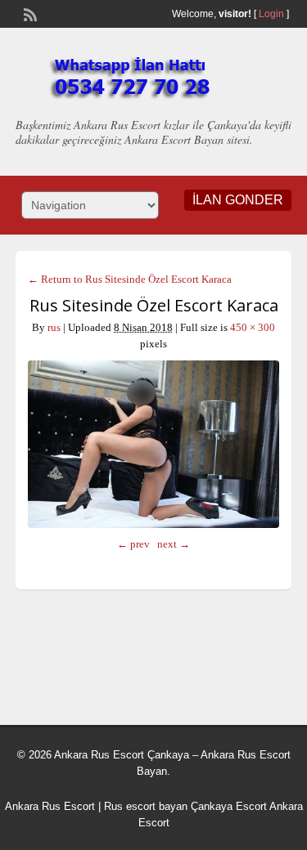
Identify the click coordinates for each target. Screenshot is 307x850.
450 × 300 (252, 327)
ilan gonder (237, 200)
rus (54, 327)
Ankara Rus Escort (50, 806)
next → (173, 544)
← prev (133, 544)
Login (271, 14)
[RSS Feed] (28, 13)
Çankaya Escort (229, 806)
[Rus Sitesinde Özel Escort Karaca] (154, 444)
